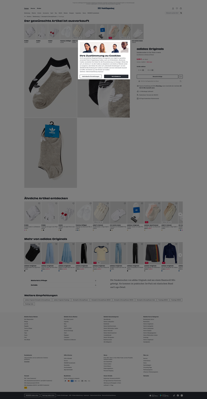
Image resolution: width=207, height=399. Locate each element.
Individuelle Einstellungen (90, 76)
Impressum (100, 71)
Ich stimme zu (116, 76)
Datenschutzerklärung (91, 71)
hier (94, 69)
